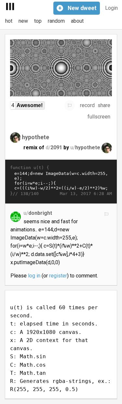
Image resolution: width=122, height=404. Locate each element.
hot (8, 21)
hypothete (35, 136)
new (23, 21)
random (56, 21)
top (38, 21)
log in (34, 276)
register (58, 276)
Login (111, 8)
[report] (69, 105)
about (77, 21)
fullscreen (99, 117)
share (104, 105)
